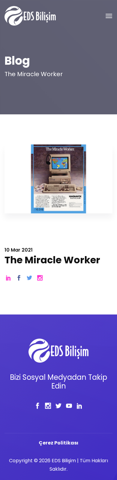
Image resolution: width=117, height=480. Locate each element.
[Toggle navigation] (108, 16)
